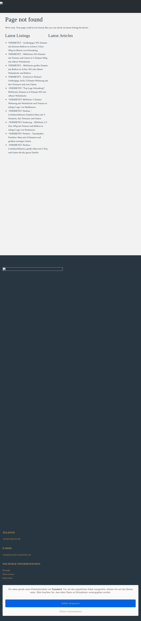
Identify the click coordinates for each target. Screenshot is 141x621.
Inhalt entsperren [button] (71, 603)
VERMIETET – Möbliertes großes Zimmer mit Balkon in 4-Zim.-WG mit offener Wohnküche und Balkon (28, 69)
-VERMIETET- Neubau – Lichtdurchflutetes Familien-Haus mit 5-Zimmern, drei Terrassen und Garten (27, 115)
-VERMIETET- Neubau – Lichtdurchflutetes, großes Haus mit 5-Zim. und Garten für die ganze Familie (28, 149)
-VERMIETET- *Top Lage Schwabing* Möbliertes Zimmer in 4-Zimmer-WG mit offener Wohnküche (27, 92)
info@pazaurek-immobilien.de (17, 554)
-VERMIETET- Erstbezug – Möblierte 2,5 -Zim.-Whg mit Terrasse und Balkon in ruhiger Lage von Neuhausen (28, 126)
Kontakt (6, 570)
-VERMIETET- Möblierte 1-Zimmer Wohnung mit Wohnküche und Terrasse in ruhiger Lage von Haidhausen (27, 103)
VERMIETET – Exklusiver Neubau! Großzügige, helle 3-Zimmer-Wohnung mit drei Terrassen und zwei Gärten (28, 81)
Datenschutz (8, 574)
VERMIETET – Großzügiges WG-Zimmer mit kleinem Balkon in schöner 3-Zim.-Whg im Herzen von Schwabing (27, 46)
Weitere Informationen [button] (70, 611)
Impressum (8, 578)
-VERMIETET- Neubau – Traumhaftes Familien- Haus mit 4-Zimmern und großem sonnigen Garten (26, 137)
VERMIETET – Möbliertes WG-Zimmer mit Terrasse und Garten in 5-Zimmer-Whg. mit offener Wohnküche (28, 58)
